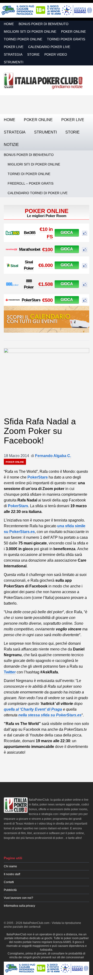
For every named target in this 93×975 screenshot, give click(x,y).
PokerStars (31, 300)
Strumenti (13, 62)
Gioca (67, 232)
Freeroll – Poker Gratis (30, 183)
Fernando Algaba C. (53, 456)
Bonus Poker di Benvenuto (43, 24)
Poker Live (13, 47)
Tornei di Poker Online (29, 174)
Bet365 (29, 232)
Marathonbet (29, 249)
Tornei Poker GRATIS (66, 39)
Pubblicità (10, 890)
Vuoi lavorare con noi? (18, 898)
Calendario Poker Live (49, 47)
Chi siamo (10, 866)
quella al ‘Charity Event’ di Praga (33, 709)
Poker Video (55, 54)
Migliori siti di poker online (30, 31)
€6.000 (45, 265)
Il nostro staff (12, 874)
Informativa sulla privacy (19, 905)
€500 (47, 300)
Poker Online (73, 31)
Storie (33, 54)
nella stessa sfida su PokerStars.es (50, 715)
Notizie (11, 145)
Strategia (13, 54)
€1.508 (45, 284)
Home (9, 24)
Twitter (10, 672)
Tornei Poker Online (23, 39)
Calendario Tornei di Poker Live (37, 193)
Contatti (9, 882)
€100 (47, 249)
